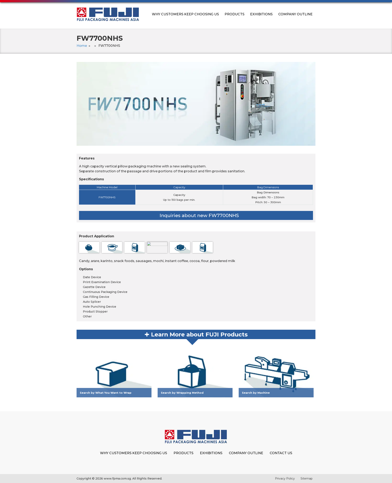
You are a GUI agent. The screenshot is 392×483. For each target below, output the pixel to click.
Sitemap (307, 478)
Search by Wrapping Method (182, 392)
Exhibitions (261, 14)
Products (234, 14)
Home (82, 46)
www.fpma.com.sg (117, 478)
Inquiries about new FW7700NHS (199, 215)
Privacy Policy (285, 478)
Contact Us (281, 453)
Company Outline (295, 14)
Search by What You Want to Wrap (105, 392)
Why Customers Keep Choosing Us (185, 14)
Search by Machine (256, 392)
